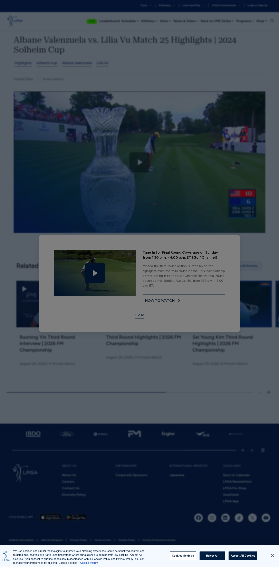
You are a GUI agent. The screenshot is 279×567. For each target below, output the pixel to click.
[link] (163, 301)
